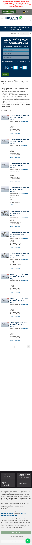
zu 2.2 (20, 68)
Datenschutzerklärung (7, 513)
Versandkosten (24, 121)
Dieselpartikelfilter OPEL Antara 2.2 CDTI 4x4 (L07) (19, 233)
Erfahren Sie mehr (15, 133)
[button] (27, 11)
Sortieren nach (15, 33)
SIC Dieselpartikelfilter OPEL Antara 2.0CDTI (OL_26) (19, 275)
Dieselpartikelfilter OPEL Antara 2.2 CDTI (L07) (19, 212)
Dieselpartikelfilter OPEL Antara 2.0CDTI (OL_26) (19, 116)
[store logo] (11, 18)
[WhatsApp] (27, 540)
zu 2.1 (11, 68)
